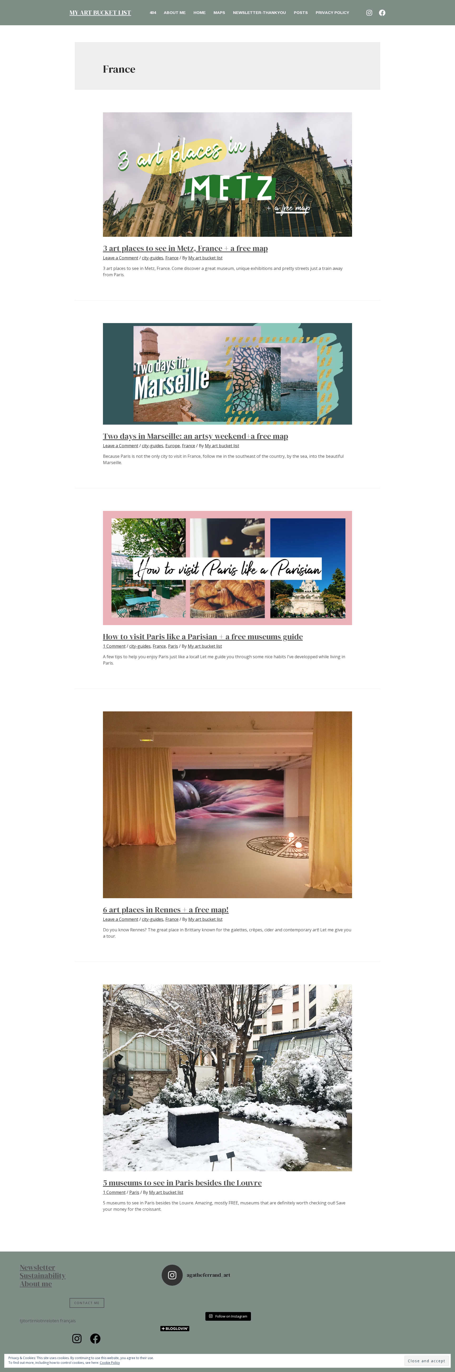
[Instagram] (369, 12)
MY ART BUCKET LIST (100, 12)
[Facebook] (382, 12)
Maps (219, 12)
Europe (172, 446)
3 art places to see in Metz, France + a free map (185, 248)
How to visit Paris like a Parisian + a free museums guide (203, 636)
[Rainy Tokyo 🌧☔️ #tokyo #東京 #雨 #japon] (178, 1299)
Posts (301, 12)
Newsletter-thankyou (259, 12)
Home (200, 12)
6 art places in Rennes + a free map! (166, 909)
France (172, 258)
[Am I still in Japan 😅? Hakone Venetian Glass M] (244, 1299)
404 (153, 12)
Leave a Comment (120, 258)
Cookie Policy (110, 1362)
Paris (173, 646)
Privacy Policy (332, 12)
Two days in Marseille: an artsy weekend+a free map (195, 436)
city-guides (152, 258)
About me (175, 12)
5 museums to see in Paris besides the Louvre (182, 1182)
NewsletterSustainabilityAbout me (43, 1275)
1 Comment (114, 646)
